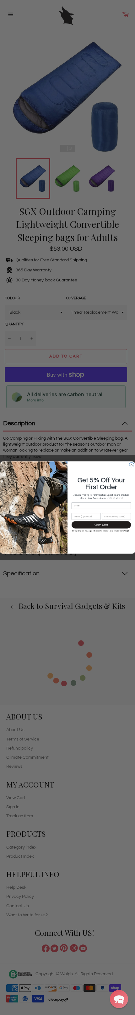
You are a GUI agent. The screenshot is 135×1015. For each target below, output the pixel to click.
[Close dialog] (131, 465)
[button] (119, 999)
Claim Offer (101, 524)
